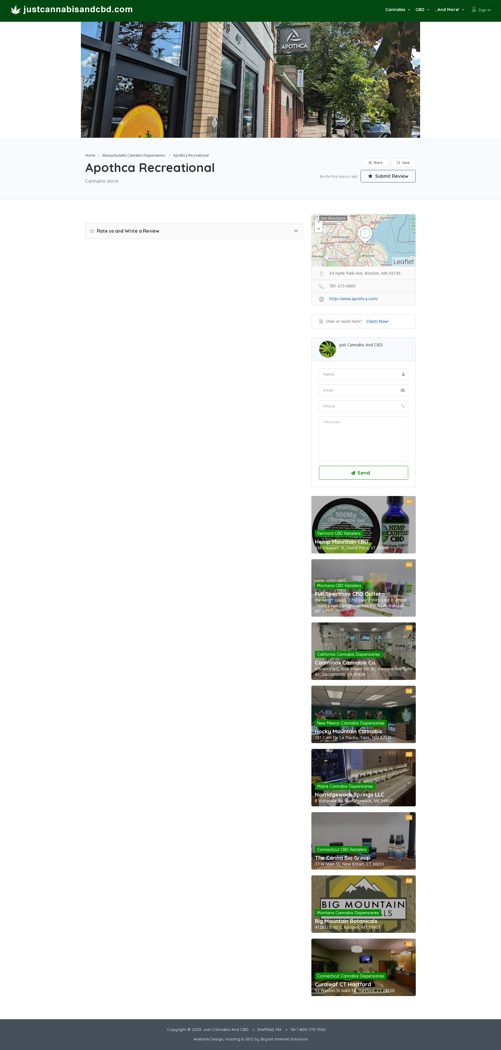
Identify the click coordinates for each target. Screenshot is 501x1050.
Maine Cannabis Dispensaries (345, 786)
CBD (419, 9)
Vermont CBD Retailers (339, 533)
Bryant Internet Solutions (284, 1039)
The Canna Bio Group (342, 857)
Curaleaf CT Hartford (343, 984)
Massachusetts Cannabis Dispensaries (133, 155)
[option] (250, 80)
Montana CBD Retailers (339, 585)
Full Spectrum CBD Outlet (348, 593)
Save (405, 162)
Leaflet (403, 261)
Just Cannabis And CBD (361, 344)
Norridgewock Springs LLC (349, 794)
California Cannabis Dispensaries (348, 654)
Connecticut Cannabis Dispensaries (350, 976)
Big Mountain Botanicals (346, 920)
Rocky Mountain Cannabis (348, 731)
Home (90, 155)
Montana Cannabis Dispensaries (348, 912)
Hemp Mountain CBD (341, 541)
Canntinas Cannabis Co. (345, 662)
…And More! (447, 9)
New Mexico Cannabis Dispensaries (350, 723)
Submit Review (391, 176)
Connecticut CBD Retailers (341, 849)
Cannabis (395, 9)
